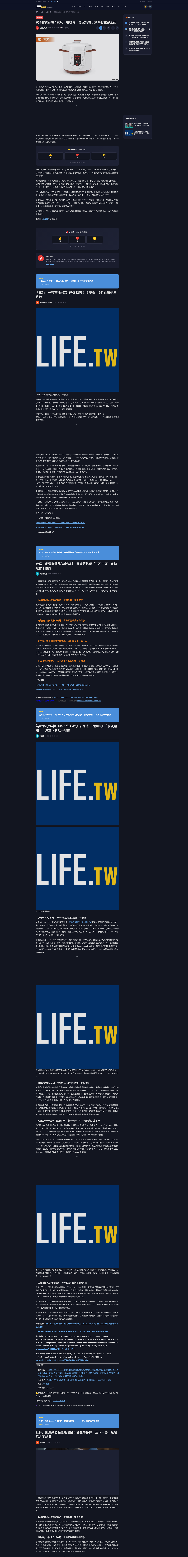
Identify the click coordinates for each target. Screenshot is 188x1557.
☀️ (146, 6)
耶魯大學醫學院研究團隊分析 (80, 922)
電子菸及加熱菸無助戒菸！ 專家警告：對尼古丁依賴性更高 (59, 689)
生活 (85, 6)
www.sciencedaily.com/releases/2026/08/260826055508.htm (62, 1360)
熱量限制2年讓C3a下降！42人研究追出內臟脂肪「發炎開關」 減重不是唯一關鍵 (79, 1380)
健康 (90, 6)
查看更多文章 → (50, 265)
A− (97, 28)
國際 (119, 6)
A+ (104, 28)
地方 (113, 6)
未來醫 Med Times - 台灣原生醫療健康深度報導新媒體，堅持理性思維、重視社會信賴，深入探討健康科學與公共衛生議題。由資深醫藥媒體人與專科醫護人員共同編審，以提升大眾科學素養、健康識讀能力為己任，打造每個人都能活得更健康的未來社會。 (78, 1373)
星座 (124, 6)
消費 (102, 6)
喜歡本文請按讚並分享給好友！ (47, 701)
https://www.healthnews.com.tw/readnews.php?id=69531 (77, 698)
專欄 (107, 6)
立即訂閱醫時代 (59, 1401)
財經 (96, 6)
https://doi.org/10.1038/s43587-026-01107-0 (55, 1349)
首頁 (73, 6)
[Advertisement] (77, 120)
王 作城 (46, 1384)
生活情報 (48, 12)
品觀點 (45, 219)
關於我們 (142, 1)
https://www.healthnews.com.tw (89, 701)
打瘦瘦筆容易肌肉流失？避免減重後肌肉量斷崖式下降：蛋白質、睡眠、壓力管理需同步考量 (72, 1331)
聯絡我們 (149, 1)
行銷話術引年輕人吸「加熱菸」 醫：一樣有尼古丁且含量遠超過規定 (63, 685)
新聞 (79, 6)
